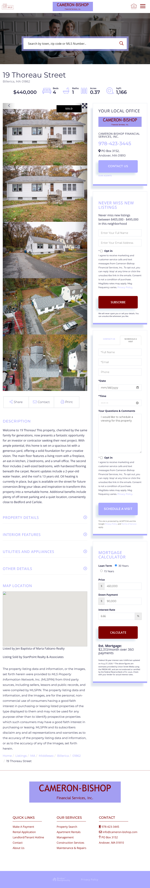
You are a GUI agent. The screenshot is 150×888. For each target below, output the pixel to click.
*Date (102, 381)
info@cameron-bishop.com (120, 832)
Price (101, 580)
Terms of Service (129, 524)
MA (32, 756)
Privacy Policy (124, 287)
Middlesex (46, 756)
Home (7, 756)
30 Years (123, 566)
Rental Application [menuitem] (24, 832)
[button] (122, 44)
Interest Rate (106, 610)
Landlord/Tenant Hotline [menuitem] (28, 837)
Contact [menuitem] (17, 843)
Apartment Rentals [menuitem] (69, 832)
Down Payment (108, 595)
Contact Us (118, 166)
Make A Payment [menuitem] (23, 827)
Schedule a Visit (131, 340)
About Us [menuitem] (18, 848)
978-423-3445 (114, 143)
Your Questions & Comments (116, 411)
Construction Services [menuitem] (70, 843)
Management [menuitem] (65, 837)
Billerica (63, 756)
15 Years (109, 571)
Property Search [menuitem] (67, 827)
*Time (102, 396)
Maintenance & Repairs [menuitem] (71, 848)
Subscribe (118, 302)
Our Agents (105, 175)
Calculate (118, 632)
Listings (21, 756)
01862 (76, 756)
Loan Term (105, 566)
